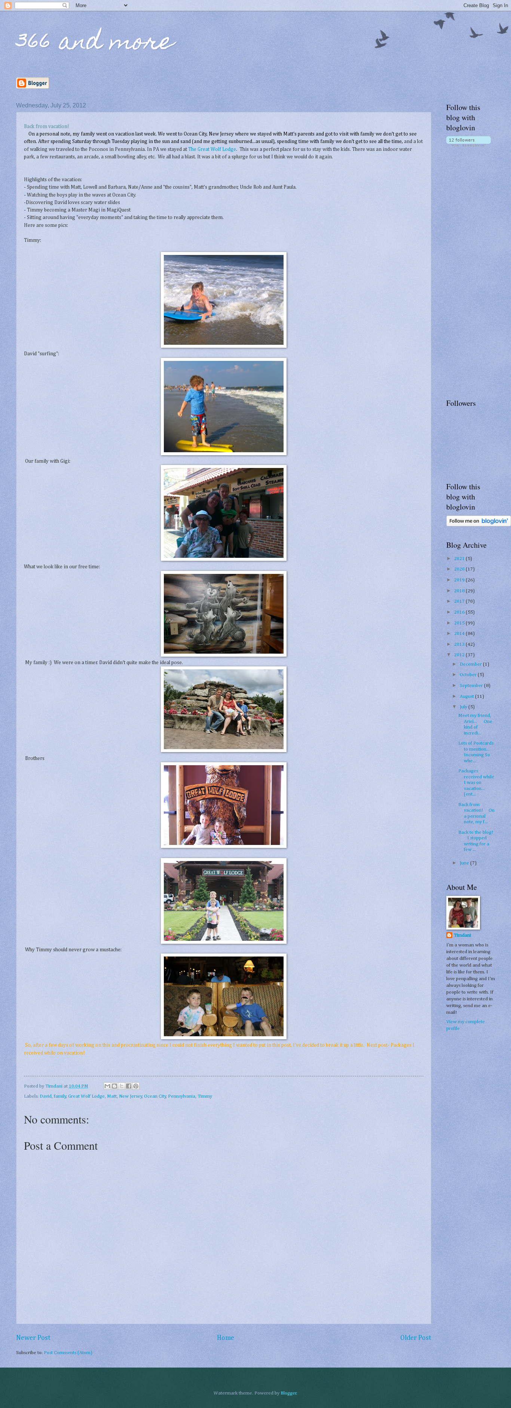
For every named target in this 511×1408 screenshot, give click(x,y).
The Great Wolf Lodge (212, 149)
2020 (460, 569)
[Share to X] (121, 1086)
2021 (460, 558)
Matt (112, 1096)
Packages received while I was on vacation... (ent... (476, 783)
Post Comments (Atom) (68, 1352)
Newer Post (33, 1338)
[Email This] (107, 1086)
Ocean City (155, 1096)
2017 (460, 601)
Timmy (205, 1096)
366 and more (95, 43)
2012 (460, 655)
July (464, 707)
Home (225, 1338)
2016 (460, 612)
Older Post (415, 1338)
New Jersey (130, 1096)
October (469, 674)
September (472, 685)
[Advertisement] (478, 272)
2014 (460, 633)
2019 (460, 580)
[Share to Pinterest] (136, 1086)
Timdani (462, 935)
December (471, 664)
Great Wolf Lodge (86, 1096)
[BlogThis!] (114, 1086)
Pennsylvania (181, 1096)
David (46, 1096)
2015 (460, 623)
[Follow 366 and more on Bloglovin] (468, 145)
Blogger (289, 1393)
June (465, 863)
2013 (460, 644)
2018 (460, 591)
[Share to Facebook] (128, 1086)
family (60, 1096)
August (467, 696)
